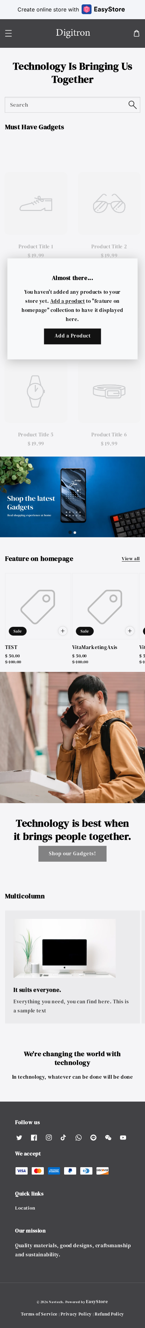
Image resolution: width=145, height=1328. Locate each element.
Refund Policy (109, 1314)
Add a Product (73, 335)
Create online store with (48, 9)
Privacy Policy (76, 1314)
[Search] (132, 104)
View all (131, 558)
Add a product (67, 300)
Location (25, 1208)
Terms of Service (39, 1314)
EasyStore (97, 1301)
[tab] (5, 151)
